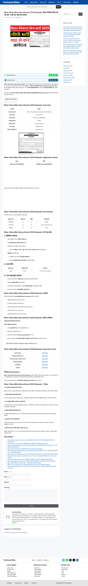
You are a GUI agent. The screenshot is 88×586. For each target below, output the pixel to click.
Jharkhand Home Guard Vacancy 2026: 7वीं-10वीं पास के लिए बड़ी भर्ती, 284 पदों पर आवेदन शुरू (72, 34)
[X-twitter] (74, 560)
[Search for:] (71, 14)
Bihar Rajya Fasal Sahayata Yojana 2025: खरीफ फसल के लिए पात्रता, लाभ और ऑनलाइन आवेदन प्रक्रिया (33, 454)
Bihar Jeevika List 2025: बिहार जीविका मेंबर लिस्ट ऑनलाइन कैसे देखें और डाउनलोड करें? (28, 443)
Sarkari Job (43, 2)
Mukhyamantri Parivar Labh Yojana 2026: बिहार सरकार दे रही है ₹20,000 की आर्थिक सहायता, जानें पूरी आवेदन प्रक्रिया (72, 28)
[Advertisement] (31, 63)
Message (6, 487)
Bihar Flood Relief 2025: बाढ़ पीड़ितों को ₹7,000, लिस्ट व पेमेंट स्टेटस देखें (25, 448)
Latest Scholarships (12, 576)
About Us (26, 583)
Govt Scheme (37, 571)
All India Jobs (10, 569)
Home (26, 2)
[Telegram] (63, 560)
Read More (14, 522)
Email (8, 477)
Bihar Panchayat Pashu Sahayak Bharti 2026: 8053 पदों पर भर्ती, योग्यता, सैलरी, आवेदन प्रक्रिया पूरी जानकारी (72, 52)
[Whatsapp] (67, 560)
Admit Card (66, 66)
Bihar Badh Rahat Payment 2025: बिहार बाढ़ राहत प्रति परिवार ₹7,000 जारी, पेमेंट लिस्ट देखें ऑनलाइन (32, 461)
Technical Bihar (11, 2)
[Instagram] (70, 560)
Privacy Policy (18, 583)
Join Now (53, 75)
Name (8, 471)
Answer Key (37, 576)
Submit (31, 506)
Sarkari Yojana (34, 2)
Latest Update (37, 574)
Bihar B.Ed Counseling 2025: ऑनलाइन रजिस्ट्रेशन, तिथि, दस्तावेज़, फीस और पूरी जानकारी (29, 464)
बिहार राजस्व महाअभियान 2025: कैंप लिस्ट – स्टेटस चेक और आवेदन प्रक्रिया (24, 463)
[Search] (80, 14)
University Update (11, 574)
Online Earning (67, 2)
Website (6, 482)
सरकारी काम (75, 2)
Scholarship (66, 80)
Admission (37, 568)
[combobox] (41, 6)
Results (9, 571)
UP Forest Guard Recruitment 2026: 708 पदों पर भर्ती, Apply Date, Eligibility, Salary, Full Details (72, 40)
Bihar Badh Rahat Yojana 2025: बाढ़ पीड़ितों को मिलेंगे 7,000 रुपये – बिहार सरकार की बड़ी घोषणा (30, 459)
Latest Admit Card (11, 573)
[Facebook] (77, 560)
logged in (13, 532)
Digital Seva (52, 2)
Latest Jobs (10, 568)
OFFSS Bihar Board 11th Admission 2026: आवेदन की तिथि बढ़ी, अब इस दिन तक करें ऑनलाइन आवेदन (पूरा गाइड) (72, 46)
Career (59, 2)
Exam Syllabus (37, 569)
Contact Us (34, 583)
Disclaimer (9, 583)
